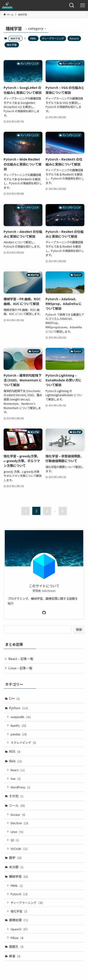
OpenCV (19, 929)
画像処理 (18, 920)
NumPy (18, 725)
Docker (18, 814)
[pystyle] (7, 5)
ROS (14, 751)
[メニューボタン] (82, 5)
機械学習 (18, 876)
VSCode (19, 848)
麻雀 (14, 956)
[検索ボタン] (71, 5)
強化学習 (12, 44)
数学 (15, 857)
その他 (16, 796)
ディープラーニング (53, 38)
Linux (17, 831)
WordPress (20, 787)
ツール (17, 805)
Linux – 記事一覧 (20, 668)
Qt (15, 840)
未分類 (16, 867)
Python (18, 708)
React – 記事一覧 (20, 658)
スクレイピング (23, 742)
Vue (16, 778)
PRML (33, 38)
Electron (19, 823)
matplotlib (21, 717)
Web (15, 761)
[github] (44, 612)
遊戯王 (16, 946)
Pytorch (74, 38)
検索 (79, 629)
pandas (19, 734)
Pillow (17, 938)
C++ (14, 698)
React (18, 770)
